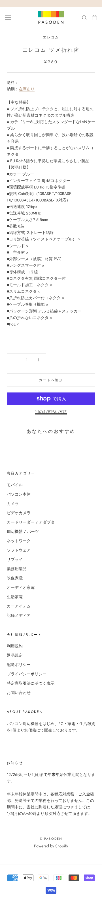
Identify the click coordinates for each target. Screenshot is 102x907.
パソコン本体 (19, 494)
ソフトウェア (19, 550)
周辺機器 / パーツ (23, 531)
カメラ (13, 503)
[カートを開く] (94, 17)
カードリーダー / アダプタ (31, 522)
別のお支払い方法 (51, 412)
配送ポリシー (19, 664)
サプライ (15, 559)
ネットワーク (19, 541)
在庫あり (27, 89)
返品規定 (15, 655)
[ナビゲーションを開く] (8, 17)
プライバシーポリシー (26, 674)
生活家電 (15, 597)
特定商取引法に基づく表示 (30, 683)
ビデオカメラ (19, 513)
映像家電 (15, 578)
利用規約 (15, 646)
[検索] (84, 17)
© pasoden (51, 838)
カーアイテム (19, 606)
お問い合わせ (19, 692)
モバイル (15, 485)
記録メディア (19, 615)
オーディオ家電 (21, 587)
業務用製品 (17, 569)
